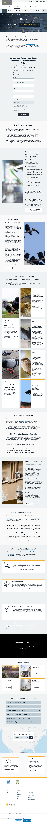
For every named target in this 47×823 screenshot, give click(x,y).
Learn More (7, 687)
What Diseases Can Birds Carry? (16, 702)
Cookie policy (30, 797)
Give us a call (9, 628)
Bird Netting (36, 667)
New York (24, 421)
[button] (23, 31)
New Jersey (25, 551)
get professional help (30, 44)
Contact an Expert (9, 769)
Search (37, 1)
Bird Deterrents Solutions (37, 682)
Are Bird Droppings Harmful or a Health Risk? (19, 722)
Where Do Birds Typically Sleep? (16, 710)
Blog (18, 796)
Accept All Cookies (27, 820)
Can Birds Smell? (11, 706)
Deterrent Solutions (29, 10)
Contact (43, 1)
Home (3, 14)
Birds (5, 10)
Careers (29, 788)
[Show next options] (43, 11)
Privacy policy (31, 795)
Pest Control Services (24, 14)
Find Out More (33, 771)
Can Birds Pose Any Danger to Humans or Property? (21, 714)
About (18, 798)
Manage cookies (31, 799)
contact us (37, 46)
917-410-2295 (12, 25)
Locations (31, 1)
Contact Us (9, 268)
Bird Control (10, 10)
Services (19, 792)
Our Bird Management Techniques (34, 209)
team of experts (11, 554)
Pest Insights (19, 794)
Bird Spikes (38, 10)
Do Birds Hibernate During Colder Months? (18, 718)
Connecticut (32, 551)
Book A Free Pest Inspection (29, 25)
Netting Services (19, 10)
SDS (28, 790)
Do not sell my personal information (32, 793)
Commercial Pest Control (12, 14)
